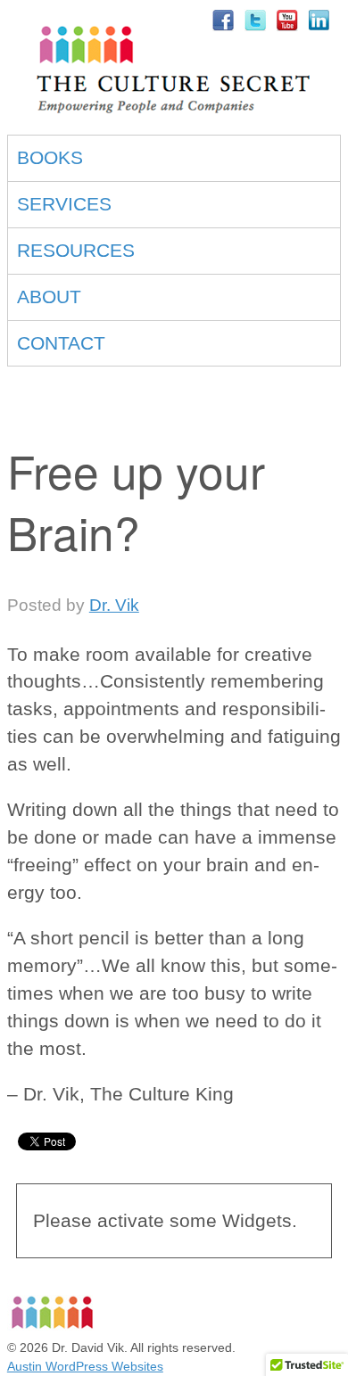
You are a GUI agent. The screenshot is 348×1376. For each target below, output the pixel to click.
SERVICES (64, 204)
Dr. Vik (114, 605)
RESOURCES (76, 250)
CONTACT (61, 343)
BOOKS (50, 157)
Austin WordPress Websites (85, 1366)
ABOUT (49, 296)
